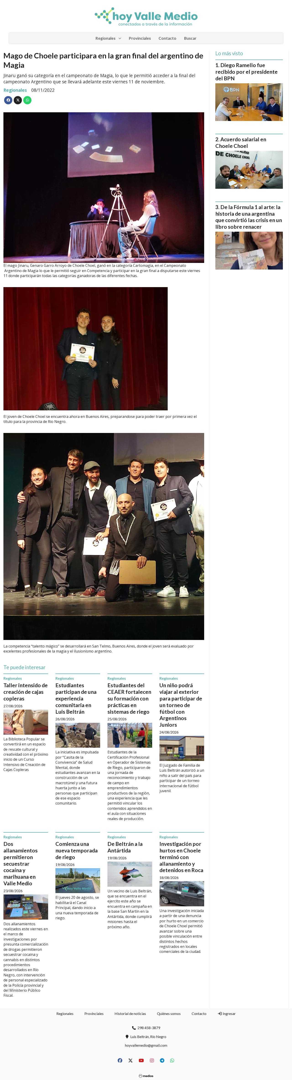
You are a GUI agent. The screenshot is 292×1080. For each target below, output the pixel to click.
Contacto (167, 38)
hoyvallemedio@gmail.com (146, 1045)
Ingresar (229, 1013)
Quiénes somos (169, 1013)
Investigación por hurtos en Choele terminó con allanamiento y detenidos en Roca (181, 857)
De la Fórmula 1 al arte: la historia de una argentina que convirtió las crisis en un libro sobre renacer (248, 217)
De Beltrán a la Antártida (125, 847)
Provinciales (140, 38)
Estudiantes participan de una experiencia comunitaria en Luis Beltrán (75, 698)
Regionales (105, 38)
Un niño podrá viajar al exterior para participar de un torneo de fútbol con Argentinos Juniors (180, 705)
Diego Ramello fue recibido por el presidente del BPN (246, 71)
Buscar (190, 38)
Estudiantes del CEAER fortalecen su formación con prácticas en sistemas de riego (129, 698)
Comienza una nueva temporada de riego (76, 850)
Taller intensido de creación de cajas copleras (25, 692)
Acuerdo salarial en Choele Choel (240, 142)
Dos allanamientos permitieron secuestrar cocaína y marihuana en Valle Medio (20, 863)
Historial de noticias (130, 1013)
